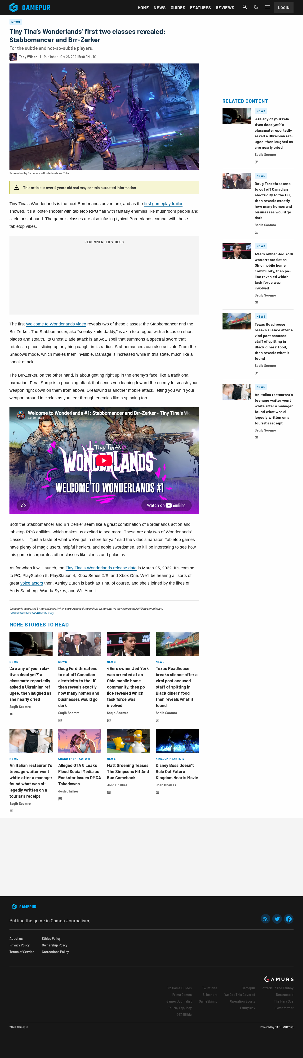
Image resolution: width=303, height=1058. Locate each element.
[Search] (245, 7)
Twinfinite (209, 988)
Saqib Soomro (20, 707)
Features (200, 7)
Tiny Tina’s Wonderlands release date (101, 568)
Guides (178, 7)
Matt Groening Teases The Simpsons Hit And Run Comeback (128, 771)
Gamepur (248, 988)
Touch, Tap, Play (180, 1008)
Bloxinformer (284, 1008)
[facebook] (289, 919)
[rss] (265, 919)
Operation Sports (242, 1001)
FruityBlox (247, 1008)
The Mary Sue (284, 1001)
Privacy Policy (19, 945)
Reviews (225, 7)
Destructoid (285, 995)
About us (16, 938)
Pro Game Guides (179, 988)
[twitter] (277, 919)
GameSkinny (208, 1001)
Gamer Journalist (179, 1001)
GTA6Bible (184, 1015)
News (160, 7)
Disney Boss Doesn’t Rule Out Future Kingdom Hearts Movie (177, 771)
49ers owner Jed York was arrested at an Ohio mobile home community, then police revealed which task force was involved (128, 687)
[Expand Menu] (267, 7)
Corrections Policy (55, 952)
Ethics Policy (51, 938)
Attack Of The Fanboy (278, 988)
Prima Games (182, 995)
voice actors (31, 583)
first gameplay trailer (163, 203)
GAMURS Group (284, 1027)
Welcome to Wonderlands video (56, 324)
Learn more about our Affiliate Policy (31, 612)
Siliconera (210, 995)
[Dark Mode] (256, 7)
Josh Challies (68, 791)
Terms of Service (21, 952)
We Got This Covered (239, 995)
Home (143, 7)
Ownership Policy (54, 945)
